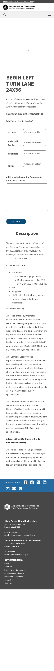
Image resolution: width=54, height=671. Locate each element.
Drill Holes (13, 153)
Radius (11, 165)
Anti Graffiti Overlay (13, 143)
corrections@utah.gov (19, 554)
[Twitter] (20, 489)
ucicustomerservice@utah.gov (22, 535)
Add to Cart (16, 221)
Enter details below (15, 180)
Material (12, 132)
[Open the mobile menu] (49, 14)
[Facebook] (25, 482)
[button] (10, 34)
